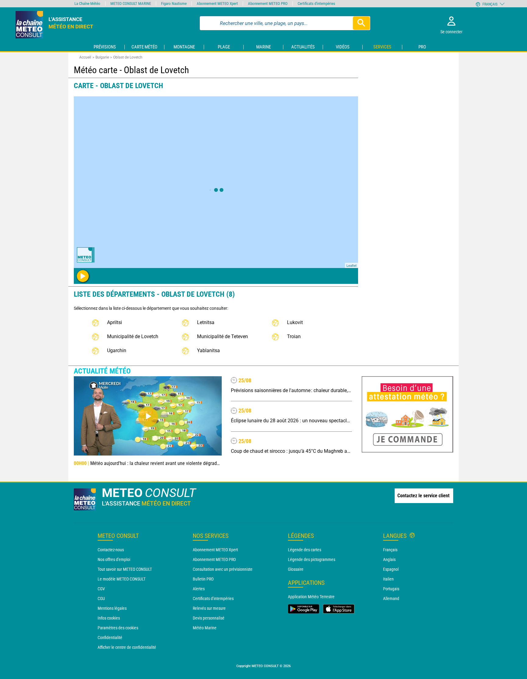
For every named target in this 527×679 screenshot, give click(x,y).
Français (390, 549)
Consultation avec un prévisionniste (223, 569)
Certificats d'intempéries (213, 598)
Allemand (391, 598)
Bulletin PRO (203, 579)
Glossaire (295, 569)
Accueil (85, 57)
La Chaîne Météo (87, 3)
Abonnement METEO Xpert (215, 549)
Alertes (199, 588)
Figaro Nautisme (174, 3)
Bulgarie (102, 57)
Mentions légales (112, 608)
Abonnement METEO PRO (214, 559)
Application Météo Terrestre (311, 596)
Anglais (389, 559)
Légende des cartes (304, 549)
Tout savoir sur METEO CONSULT (125, 569)
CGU (101, 598)
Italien (388, 579)
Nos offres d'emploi (114, 559)
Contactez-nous (111, 549)
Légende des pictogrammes (311, 559)
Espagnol (391, 569)
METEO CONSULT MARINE (130, 3)
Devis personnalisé (208, 618)
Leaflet (351, 265)
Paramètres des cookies (118, 627)
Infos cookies (109, 618)
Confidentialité (110, 637)
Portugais (391, 588)
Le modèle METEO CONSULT (121, 579)
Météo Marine (205, 627)
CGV (101, 588)
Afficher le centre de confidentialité (127, 647)
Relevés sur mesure (209, 608)
